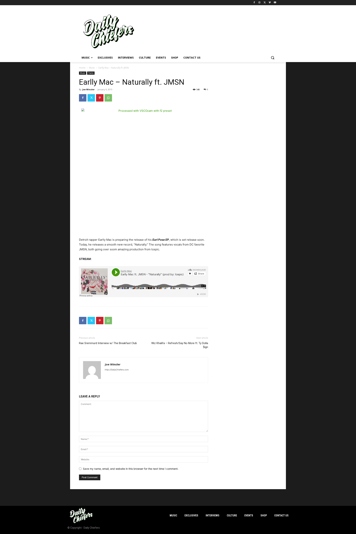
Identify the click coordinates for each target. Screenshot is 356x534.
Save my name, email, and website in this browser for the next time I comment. (130, 468)
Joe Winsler (88, 89)
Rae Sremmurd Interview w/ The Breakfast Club (108, 343)
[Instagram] (259, 3)
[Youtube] (275, 3)
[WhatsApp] (108, 98)
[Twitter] (265, 3)
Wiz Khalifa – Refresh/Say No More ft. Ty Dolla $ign (179, 345)
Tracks (90, 73)
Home (82, 67)
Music (92, 67)
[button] (272, 57)
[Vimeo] (270, 3)
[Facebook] (254, 3)
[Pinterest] (99, 98)
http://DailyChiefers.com (117, 369)
